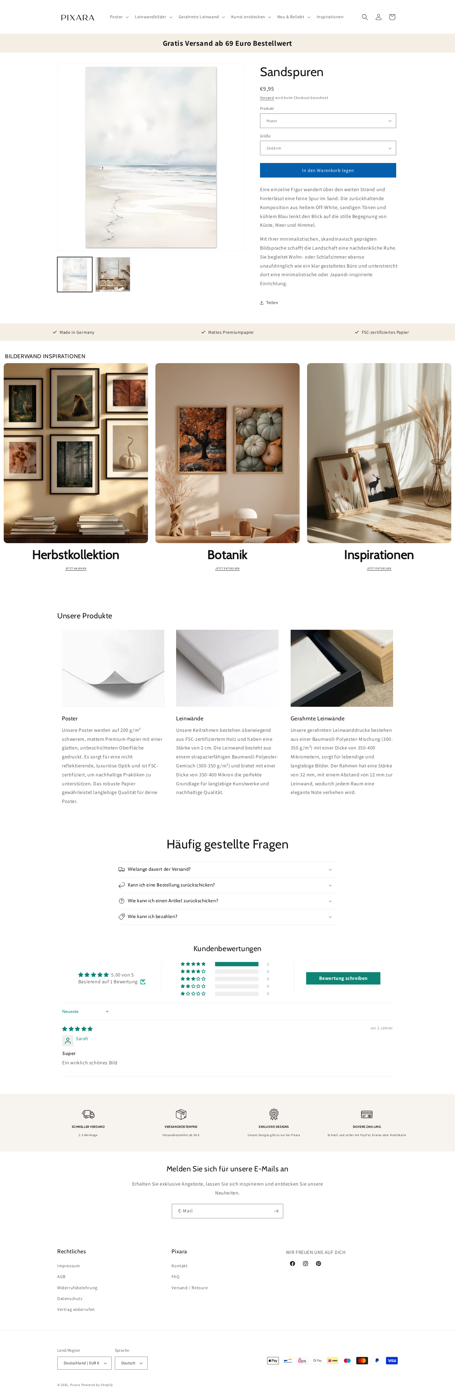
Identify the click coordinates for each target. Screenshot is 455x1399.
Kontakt (179, 1265)
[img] (77, 1029)
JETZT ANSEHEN (76, 568)
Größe (265, 136)
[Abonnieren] (276, 1211)
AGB (61, 1276)
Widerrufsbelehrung (77, 1287)
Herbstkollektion (75, 554)
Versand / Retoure (189, 1287)
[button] (119, 16)
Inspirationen (379, 554)
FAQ (175, 1276)
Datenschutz (70, 1298)
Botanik (227, 554)
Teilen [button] (272, 302)
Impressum (68, 1265)
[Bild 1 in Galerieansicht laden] (74, 274)
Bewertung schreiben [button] (343, 978)
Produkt (267, 108)
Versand (267, 97)
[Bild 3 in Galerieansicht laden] (112, 274)
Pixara (75, 1385)
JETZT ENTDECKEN (227, 568)
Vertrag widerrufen (76, 1309)
